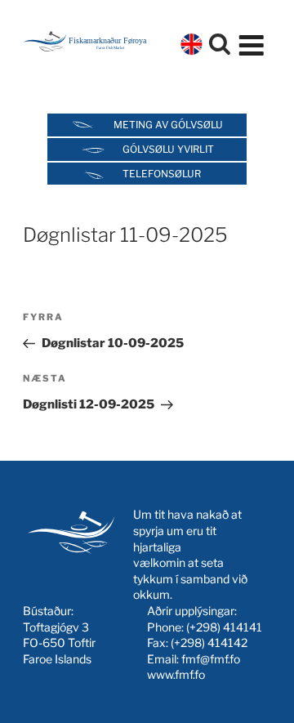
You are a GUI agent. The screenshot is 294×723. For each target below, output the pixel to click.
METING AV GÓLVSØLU (168, 124)
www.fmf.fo (176, 674)
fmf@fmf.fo (210, 659)
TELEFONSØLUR (161, 173)
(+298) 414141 (224, 627)
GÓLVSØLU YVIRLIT (168, 149)
